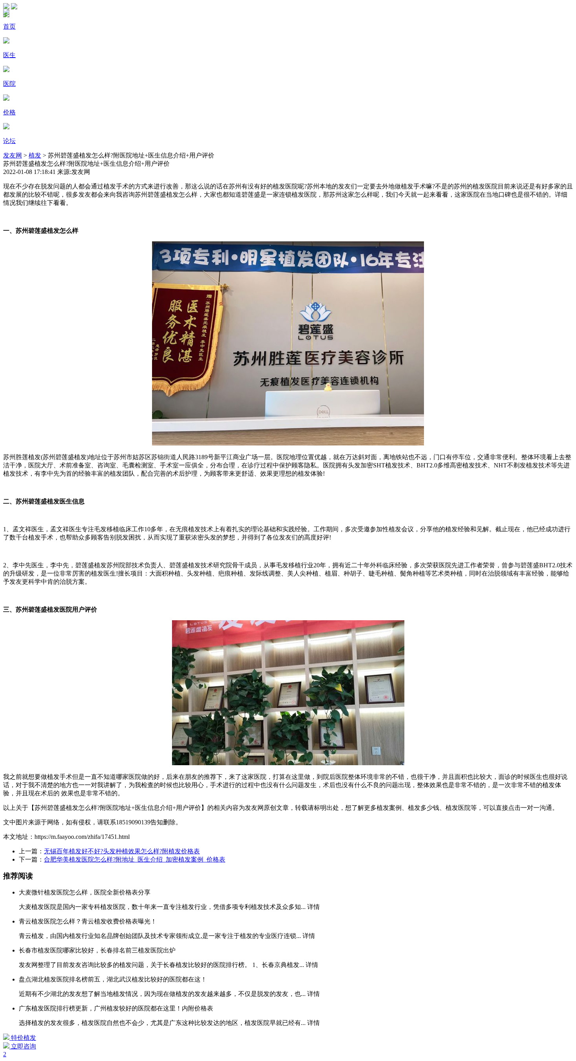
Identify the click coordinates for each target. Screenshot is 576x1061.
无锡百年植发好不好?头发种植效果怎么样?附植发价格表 (122, 851)
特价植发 (22, 1037)
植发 (35, 155)
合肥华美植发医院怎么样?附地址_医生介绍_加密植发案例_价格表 (134, 859)
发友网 (12, 155)
